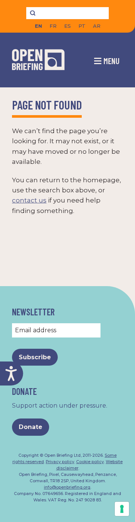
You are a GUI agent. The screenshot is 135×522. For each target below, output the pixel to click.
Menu (112, 61)
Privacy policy (60, 461)
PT (82, 26)
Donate (30, 426)
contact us (29, 200)
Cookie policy (90, 461)
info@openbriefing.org (67, 487)
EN (38, 26)
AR (96, 26)
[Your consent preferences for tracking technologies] (122, 509)
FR (53, 26)
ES (67, 26)
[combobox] (67, 13)
